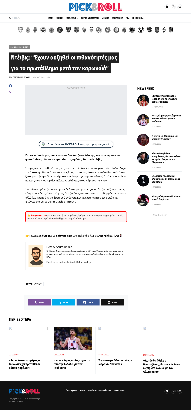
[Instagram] (173, 7)
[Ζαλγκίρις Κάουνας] (68, 30)
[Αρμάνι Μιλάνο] (116, 30)
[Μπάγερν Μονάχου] (108, 30)
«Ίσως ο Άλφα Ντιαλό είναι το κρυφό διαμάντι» (166, 198)
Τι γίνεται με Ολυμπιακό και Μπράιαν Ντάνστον (165, 137)
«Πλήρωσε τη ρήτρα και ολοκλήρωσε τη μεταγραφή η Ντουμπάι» (166, 179)
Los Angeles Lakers (19, 47)
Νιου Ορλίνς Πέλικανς (54, 180)
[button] (14, 18)
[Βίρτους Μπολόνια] (141, 30)
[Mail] (179, 7)
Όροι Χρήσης (72, 390)
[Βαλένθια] (35, 30)
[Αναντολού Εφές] (157, 30)
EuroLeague (14, 355)
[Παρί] (132, 30)
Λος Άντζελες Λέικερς (81, 155)
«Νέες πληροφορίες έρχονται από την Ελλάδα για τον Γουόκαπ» (166, 118)
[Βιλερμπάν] (164, 30)
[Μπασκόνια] (149, 30)
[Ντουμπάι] (91, 30)
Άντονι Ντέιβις (92, 159)
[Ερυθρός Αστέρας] (84, 30)
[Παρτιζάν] (124, 30)
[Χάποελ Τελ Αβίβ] (60, 30)
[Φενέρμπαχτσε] (43, 30)
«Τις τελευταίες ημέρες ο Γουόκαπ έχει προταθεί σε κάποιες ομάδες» (164, 99)
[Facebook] (166, 7)
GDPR (82, 390)
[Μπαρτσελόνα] (77, 30)
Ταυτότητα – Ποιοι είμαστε (99, 390)
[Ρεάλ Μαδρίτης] (28, 30)
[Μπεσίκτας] (171, 30)
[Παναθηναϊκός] (51, 30)
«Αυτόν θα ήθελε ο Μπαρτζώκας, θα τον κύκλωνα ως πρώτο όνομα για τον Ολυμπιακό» (166, 158)
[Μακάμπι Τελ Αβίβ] (99, 30)
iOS (116, 235)
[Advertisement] (76, 110)
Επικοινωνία (119, 390)
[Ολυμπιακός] (20, 30)
